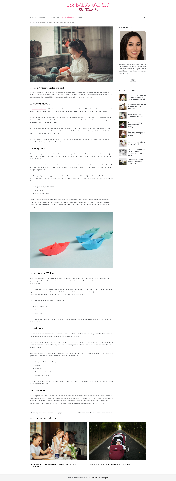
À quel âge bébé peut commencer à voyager (46, 413)
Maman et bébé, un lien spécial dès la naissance (135, 162)
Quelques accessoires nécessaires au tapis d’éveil (136, 134)
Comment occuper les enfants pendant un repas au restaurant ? (137, 97)
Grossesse (43, 17)
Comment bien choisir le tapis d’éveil (137, 143)
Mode (80, 17)
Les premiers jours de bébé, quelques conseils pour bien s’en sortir (137, 152)
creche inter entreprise (39, 109)
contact (94, 478)
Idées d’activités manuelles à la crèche (136, 116)
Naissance (55, 17)
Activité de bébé (68, 17)
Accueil (33, 17)
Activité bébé (35, 85)
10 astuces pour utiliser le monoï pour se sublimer (95, 413)
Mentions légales (103, 478)
